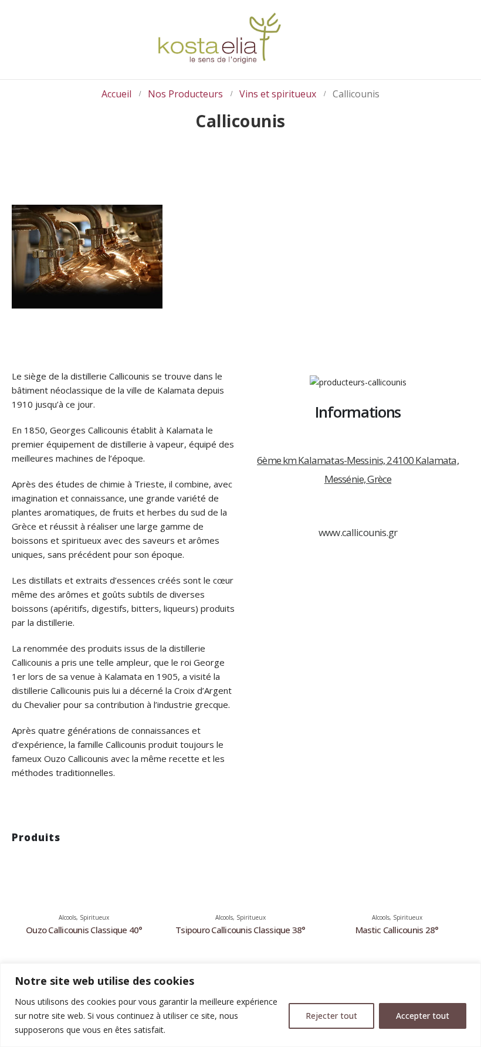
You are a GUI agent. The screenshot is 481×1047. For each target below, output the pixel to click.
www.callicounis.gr (358, 532)
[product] (84, 860)
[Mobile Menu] (14, 22)
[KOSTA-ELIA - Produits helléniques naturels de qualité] (219, 39)
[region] (240, 1005)
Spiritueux (94, 917)
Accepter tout (422, 1015)
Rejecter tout (331, 1015)
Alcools (67, 917)
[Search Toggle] (446, 40)
